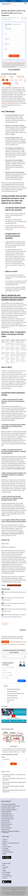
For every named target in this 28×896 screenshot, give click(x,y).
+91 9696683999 (24, 1)
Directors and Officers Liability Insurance (15, 693)
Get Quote (5, 623)
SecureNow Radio (7, 876)
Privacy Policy (22, 59)
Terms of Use (16, 59)
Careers (5, 844)
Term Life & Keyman (6, 827)
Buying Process (20, 76)
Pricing (11, 76)
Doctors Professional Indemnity (13, 689)
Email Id (4, 677)
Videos (4, 853)
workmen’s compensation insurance (9, 103)
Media (4, 870)
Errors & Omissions (6, 813)
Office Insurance (6, 825)
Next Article (5, 641)
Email (6, 49)
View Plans (22, 630)
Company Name (8, 28)
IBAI (4, 865)
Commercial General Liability (8, 804)
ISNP (4, 868)
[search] (24, 656)
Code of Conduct (7, 846)
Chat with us (14, 1)
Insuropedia (5, 867)
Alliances (5, 841)
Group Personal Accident (12, 697)
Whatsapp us (4, 1)
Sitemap (5, 877)
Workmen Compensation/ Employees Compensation (11, 832)
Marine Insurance (10, 700)
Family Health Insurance (7, 815)
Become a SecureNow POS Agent (11, 843)
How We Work (6, 850)
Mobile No (7, 44)
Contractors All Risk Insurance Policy (10, 806)
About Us (5, 839)
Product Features (6, 83)
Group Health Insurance (12, 691)
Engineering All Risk (6, 811)
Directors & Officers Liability (8, 807)
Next (14, 55)
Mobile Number (5, 675)
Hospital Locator (7, 863)
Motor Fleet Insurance (7, 824)
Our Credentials (6, 872)
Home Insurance (6, 820)
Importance (3, 76)
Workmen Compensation (12, 695)
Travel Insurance (6, 829)
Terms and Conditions (8, 852)
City (5, 33)
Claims (10, 85)
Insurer (17, 83)
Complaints (5, 848)
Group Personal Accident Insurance (14, 585)
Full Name (7, 38)
